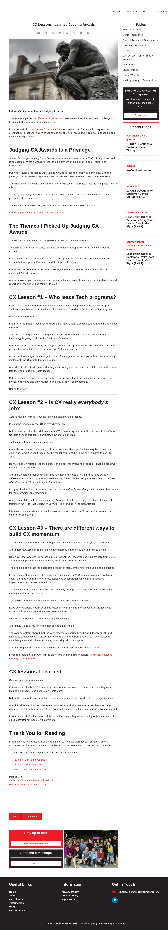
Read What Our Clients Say (30, 769)
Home (12, 892)
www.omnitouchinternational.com (28, 784)
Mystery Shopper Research (139, 80)
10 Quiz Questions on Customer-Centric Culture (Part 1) (139, 193)
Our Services (17, 910)
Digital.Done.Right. (104, 923)
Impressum (68, 899)
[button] (136, 11)
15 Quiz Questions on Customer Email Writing (139, 147)
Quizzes (130, 139)
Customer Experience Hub (47, 129)
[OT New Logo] (58, 11)
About (13, 895)
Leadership (130, 70)
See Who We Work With (28, 764)
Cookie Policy (69, 895)
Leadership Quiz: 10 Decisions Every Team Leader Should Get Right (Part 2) (140, 222)
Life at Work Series (48, 118)
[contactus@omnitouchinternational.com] (115, 892)
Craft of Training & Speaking (140, 40)
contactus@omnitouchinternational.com (139, 892)
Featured (129, 64)
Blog (12, 906)
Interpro (124, 923)
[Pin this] (67, 32)
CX (126, 50)
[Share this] (45, 32)
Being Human (132, 29)
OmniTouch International (62, 923)
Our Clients (16, 899)
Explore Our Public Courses (31, 760)
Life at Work (131, 75)
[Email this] (38, 32)
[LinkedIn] (115, 900)
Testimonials (17, 903)
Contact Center (133, 35)
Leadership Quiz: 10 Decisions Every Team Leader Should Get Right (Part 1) (140, 258)
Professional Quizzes (139, 170)
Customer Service (134, 45)
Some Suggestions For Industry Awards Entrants (36, 212)
